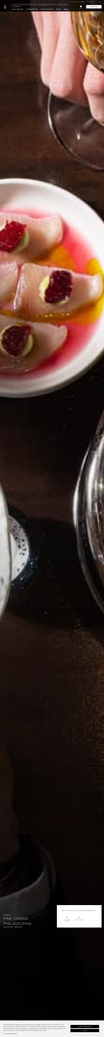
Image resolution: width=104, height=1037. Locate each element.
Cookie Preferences (85, 1026)
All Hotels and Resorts (77, 1)
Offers (58, 9)
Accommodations (32, 9)
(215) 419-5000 (8, 926)
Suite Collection (47, 9)
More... (66, 9)
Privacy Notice (7, 1033)
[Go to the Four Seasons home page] (5, 6)
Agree (85, 1030)
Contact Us (18, 926)
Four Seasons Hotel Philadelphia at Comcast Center (40, 5)
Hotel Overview (17, 9)
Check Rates (94, 6)
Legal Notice (14, 1033)
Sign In (91, 1)
